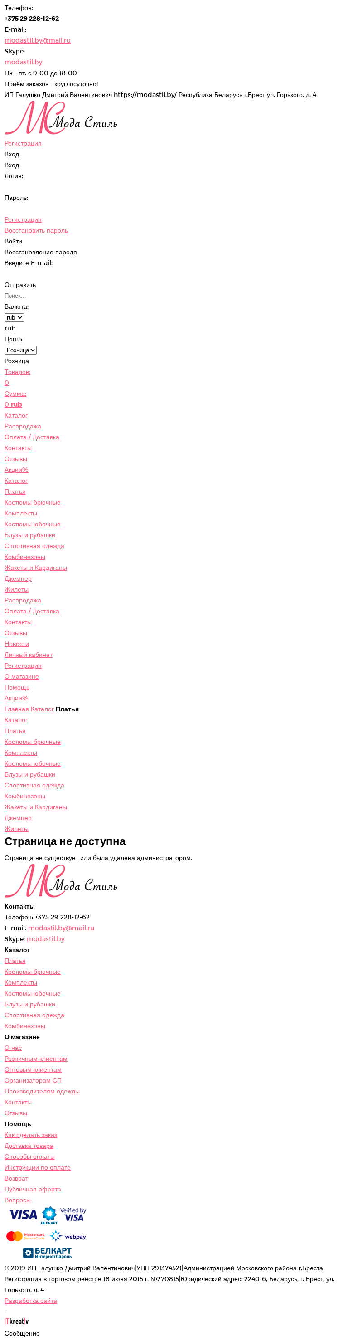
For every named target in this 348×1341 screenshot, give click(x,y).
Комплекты (21, 513)
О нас (13, 1047)
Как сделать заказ (31, 1134)
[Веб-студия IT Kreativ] (17, 1322)
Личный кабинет (29, 654)
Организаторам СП (33, 1080)
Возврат (16, 1178)
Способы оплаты (30, 1156)
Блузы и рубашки (30, 535)
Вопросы (18, 1200)
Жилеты (17, 589)
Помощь (17, 687)
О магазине (22, 676)
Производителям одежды (42, 1091)
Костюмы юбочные (33, 524)
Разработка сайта (31, 1300)
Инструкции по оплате (38, 1167)
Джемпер (18, 578)
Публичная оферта (33, 1189)
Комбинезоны (25, 556)
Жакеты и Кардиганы (36, 567)
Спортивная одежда (34, 545)
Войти (13, 241)
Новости (17, 643)
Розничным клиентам (36, 1058)
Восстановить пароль (36, 230)
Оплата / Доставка (32, 437)
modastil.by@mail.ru (38, 40)
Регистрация (23, 219)
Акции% (17, 469)
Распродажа (23, 426)
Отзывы (16, 458)
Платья (15, 491)
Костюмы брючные (33, 502)
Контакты (18, 448)
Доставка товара (29, 1145)
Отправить (20, 284)
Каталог (16, 415)
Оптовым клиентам (33, 1069)
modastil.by (23, 62)
